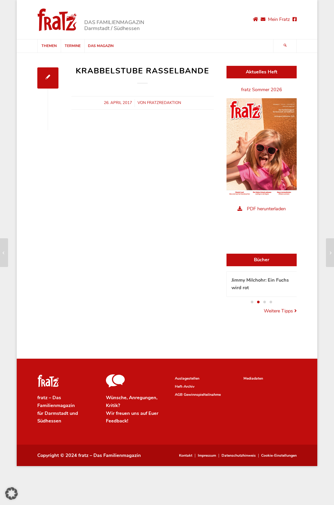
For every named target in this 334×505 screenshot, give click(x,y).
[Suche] (285, 46)
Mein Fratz (279, 19)
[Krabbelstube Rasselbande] (47, 78)
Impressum (207, 455)
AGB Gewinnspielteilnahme (198, 394)
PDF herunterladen (266, 209)
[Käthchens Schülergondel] (4, 252)
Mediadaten (253, 378)
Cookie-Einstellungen (279, 455)
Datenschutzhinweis (239, 455)
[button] (252, 302)
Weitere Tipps (279, 311)
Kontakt (185, 455)
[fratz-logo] (57, 19)
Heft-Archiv (184, 386)
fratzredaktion (164, 102)
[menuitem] (49, 46)
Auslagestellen (187, 378)
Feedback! (117, 421)
